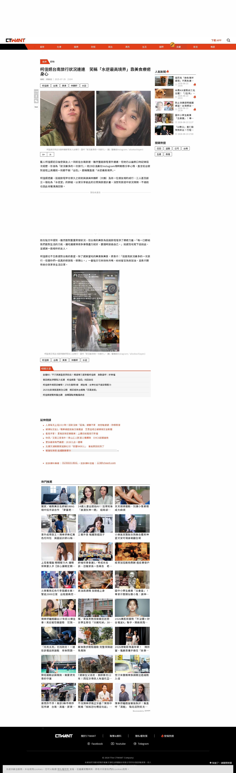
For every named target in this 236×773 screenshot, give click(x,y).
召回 (159, 148)
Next (36, 107)
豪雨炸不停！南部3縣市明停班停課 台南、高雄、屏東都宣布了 (58, 704)
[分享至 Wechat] (36, 101)
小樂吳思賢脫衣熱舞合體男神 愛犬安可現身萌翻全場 (132, 536)
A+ (43, 154)
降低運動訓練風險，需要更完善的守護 (58, 676)
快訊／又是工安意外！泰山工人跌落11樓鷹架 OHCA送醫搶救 (77, 437)
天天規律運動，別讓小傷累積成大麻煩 (132, 508)
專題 (212, 47)
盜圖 (168, 148)
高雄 (168, 154)
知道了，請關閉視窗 (222, 762)
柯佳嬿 (45, 85)
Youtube (121, 743)
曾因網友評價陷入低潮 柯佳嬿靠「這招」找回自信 (68, 379)
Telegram (143, 743)
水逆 (84, 85)
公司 (177, 148)
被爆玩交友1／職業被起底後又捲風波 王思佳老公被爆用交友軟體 (79, 429)
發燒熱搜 (168, 735)
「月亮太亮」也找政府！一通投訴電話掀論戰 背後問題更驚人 (58, 648)
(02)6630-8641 (70, 462)
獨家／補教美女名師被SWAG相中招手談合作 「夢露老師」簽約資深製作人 (58, 508)
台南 (55, 85)
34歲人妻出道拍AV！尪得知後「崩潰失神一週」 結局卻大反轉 (95, 508)
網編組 (49, 79)
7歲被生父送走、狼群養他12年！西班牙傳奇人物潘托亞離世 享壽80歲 (95, 676)
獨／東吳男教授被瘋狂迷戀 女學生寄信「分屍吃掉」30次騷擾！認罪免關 (95, 620)
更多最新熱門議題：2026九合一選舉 (64, 442)
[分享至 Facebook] (36, 96)
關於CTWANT (88, 735)
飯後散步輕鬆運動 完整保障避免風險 (95, 648)
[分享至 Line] (36, 91)
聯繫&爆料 (115, 735)
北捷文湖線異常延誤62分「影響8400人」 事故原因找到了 (75, 446)
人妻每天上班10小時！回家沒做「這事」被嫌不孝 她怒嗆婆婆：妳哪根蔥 (83, 424)
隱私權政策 (63, 769)
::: (43, 51)
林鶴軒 (74, 85)
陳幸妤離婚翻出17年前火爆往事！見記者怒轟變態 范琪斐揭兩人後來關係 (58, 620)
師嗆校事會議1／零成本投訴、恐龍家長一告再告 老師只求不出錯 (95, 564)
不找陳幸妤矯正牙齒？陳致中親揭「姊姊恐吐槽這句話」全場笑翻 (95, 704)
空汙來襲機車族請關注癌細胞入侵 (132, 676)
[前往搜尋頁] (228, 40)
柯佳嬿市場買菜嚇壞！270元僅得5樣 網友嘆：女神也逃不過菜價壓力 (77, 384)
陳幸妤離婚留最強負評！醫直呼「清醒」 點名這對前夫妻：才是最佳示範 (132, 704)
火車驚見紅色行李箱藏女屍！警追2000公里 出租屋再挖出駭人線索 (58, 592)
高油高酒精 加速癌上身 (91, 590)
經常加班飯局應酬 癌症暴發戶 (132, 562)
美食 (64, 85)
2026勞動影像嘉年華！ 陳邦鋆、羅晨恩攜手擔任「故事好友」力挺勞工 (132, 648)
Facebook (97, 743)
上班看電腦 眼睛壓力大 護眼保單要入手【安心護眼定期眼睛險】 (58, 564)
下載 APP (216, 40)
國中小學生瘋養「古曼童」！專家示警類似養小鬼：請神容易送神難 (132, 592)
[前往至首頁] (15, 40)
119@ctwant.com (106, 462)
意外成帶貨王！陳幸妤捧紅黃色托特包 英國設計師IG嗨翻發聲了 (58, 536)
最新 (42, 47)
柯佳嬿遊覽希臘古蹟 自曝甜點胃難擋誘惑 (63, 394)
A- (51, 154)
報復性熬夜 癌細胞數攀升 (58, 450)
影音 (195, 47)
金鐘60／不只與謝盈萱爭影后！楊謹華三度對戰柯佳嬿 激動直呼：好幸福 (79, 374)
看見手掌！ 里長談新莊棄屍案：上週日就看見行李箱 (72, 433)
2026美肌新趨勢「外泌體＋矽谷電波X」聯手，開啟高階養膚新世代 (132, 620)
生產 (159, 154)
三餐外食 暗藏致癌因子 (91, 534)
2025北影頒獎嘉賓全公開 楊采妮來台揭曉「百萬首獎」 (70, 389)
